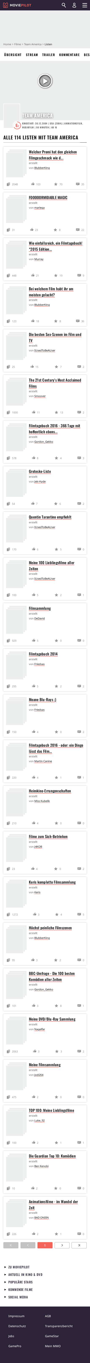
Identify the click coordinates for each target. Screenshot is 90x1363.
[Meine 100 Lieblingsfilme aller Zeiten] (17, 575)
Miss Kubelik (42, 801)
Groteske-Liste (40, 471)
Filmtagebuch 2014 (43, 653)
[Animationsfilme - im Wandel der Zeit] (17, 1214)
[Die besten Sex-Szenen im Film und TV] (17, 347)
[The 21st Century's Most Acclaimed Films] (17, 392)
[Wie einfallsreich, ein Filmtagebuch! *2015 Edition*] (17, 255)
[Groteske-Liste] (17, 484)
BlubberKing (42, 168)
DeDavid (39, 618)
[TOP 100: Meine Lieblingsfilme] (17, 1123)
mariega (39, 207)
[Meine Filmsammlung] (17, 1077)
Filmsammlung (40, 608)
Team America (32, 44)
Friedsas (39, 664)
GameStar (52, 1336)
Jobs (11, 1336)
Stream (32, 54)
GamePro (14, 1346)
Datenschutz (17, 1326)
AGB (48, 1316)
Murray (39, 259)
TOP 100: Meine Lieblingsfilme (51, 1110)
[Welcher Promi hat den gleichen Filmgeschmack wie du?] (17, 164)
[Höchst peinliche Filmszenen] (17, 940)
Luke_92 (39, 1120)
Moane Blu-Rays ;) (42, 699)
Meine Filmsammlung (44, 1064)
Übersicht (13, 54)
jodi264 (38, 1075)
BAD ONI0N (41, 1217)
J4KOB (38, 846)
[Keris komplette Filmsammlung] (17, 894)
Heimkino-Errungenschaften (50, 790)
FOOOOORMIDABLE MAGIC (48, 197)
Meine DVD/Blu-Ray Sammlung (52, 1019)
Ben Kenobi (41, 1166)
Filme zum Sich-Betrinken (48, 836)
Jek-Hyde (40, 481)
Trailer (48, 54)
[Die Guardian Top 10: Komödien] (17, 1168)
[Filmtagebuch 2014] (17, 666)
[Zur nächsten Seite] (62, 1245)
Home (7, 44)
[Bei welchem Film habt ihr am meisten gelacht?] (17, 301)
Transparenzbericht (59, 1326)
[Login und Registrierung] (74, 5)
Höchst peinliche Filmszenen (50, 927)
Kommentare (69, 54)
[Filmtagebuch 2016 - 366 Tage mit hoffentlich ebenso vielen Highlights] (17, 438)
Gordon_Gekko (43, 441)
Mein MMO (53, 1346)
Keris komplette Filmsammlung (52, 882)
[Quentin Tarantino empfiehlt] (17, 529)
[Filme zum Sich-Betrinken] (17, 849)
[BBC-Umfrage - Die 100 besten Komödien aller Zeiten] (17, 986)
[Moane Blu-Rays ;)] (17, 712)
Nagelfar (39, 1029)
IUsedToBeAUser (44, 350)
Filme (17, 44)
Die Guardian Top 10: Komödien (52, 1156)
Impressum (16, 1316)
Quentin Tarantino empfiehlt (50, 517)
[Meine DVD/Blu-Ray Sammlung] (17, 1031)
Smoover (40, 396)
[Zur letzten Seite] (79, 1245)
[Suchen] (64, 5)
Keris (37, 892)
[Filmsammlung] (17, 620)
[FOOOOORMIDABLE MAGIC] (17, 210)
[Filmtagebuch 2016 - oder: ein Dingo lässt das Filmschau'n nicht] (17, 757)
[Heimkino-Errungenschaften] (17, 803)
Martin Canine (43, 761)
